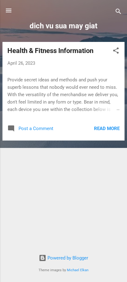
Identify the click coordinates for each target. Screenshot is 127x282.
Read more (107, 128)
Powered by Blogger (67, 258)
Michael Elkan (77, 270)
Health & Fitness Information (50, 51)
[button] (116, 51)
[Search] (118, 12)
